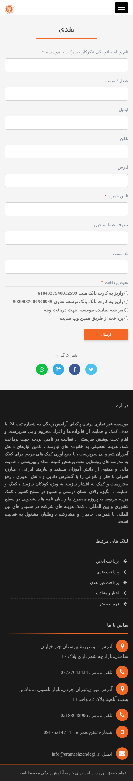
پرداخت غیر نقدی (104, 582)
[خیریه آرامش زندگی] (9, 7)
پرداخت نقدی (108, 572)
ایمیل (123, 109)
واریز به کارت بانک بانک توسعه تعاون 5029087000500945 (68, 301)
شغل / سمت (116, 80)
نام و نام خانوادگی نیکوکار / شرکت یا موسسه (85, 52)
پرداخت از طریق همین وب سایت (91, 318)
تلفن (124, 138)
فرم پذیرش (109, 604)
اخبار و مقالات (107, 593)
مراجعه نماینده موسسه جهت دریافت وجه (83, 309)
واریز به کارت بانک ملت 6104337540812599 (80, 293)
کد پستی (120, 253)
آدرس (123, 167)
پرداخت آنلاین (107, 561)
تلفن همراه (116, 196)
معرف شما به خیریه (110, 224)
